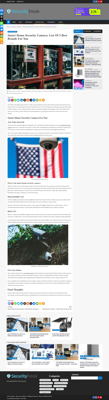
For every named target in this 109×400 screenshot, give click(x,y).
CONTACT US (20, 1)
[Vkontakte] (34, 100)
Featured (87, 47)
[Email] (37, 100)
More (60, 22)
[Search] (101, 22)
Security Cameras (12, 31)
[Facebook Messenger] (1, 29)
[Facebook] (9, 100)
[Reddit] (27, 100)
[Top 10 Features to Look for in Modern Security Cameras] (17, 325)
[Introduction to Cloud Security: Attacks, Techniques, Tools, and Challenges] (79, 84)
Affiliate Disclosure (32, 396)
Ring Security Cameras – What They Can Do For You (57, 308)
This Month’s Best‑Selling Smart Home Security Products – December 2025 (39, 335)
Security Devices (94, 356)
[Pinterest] (12, 100)
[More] (43, 100)
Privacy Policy (11, 396)
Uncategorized (45, 392)
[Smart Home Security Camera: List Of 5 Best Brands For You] (62, 325)
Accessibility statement (13, 398)
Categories (50, 22)
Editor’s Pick (39, 22)
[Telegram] (18, 100)
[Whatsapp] (15, 100)
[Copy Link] (40, 100)
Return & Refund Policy (45, 396)
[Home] (8, 22)
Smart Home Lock (60, 386)
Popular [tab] (88, 31)
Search (75, 374)
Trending (83, 358)
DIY (86, 68)
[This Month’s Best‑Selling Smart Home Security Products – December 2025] (39, 325)
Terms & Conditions (21, 396)
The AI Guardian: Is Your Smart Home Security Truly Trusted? (93, 50)
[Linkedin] (21, 100)
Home (14, 22)
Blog (20, 22)
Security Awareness (46, 383)
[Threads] (31, 100)
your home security (28, 273)
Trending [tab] (98, 31)
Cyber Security (88, 80)
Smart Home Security (95, 47)
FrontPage (28, 22)
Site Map (23, 398)
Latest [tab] (77, 31)
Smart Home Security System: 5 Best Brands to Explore (23, 308)
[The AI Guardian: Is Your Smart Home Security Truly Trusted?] (79, 50)
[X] (24, 100)
